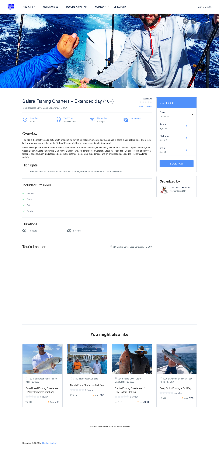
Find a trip (28, 6)
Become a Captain (76, 6)
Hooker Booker (49, 442)
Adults (163, 124)
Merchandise (50, 6)
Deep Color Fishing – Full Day (176, 388)
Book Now (176, 163)
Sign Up (208, 6)
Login (200, 6)
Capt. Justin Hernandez (181, 187)
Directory (120, 6)
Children (164, 136)
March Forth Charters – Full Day (87, 385)
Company (100, 6)
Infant (162, 148)
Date (162, 112)
